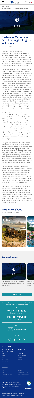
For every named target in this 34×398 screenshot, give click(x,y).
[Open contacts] (26, 2)
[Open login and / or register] (29, 2)
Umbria (4, 357)
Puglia (3, 355)
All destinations (7, 346)
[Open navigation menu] (3, 2)
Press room (5, 376)
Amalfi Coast (21, 349)
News (7, 6)
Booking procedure (7, 374)
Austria (20, 357)
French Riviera (22, 355)
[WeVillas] (15, 2)
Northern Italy (5, 361)
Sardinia (20, 359)
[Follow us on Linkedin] (19, 339)
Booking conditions (23, 374)
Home (3, 6)
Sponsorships (22, 376)
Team (3, 370)
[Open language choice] (31, 2)
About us (5, 367)
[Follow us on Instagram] (9, 339)
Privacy (20, 370)
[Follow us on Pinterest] (24, 339)
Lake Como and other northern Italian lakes (7, 350)
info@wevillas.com (20, 329)
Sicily (3, 353)
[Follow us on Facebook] (14, 339)
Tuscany (20, 353)
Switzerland (5, 359)
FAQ (3, 372)
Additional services (23, 372)
